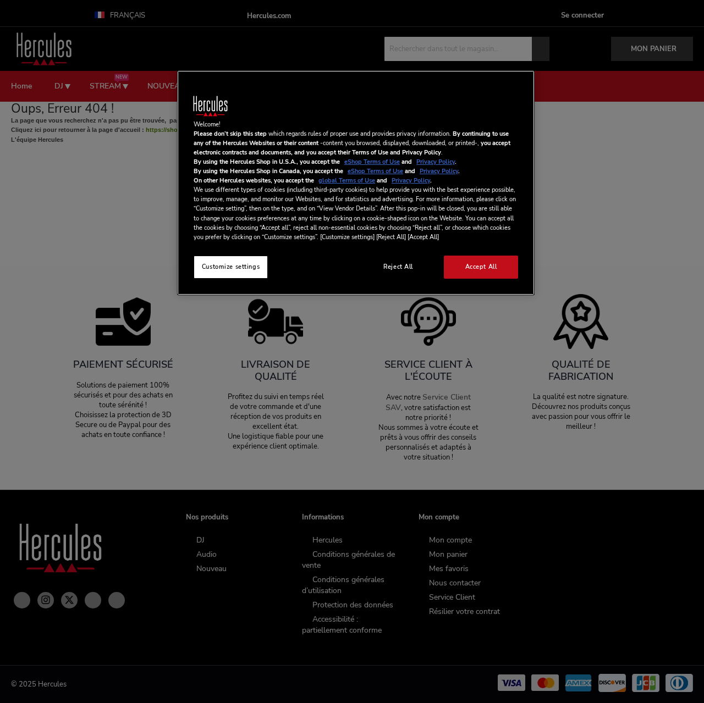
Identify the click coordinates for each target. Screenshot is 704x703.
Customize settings (231, 266)
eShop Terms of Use (372, 161)
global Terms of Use (346, 180)
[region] (356, 182)
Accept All (481, 266)
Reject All (398, 266)
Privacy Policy (435, 161)
